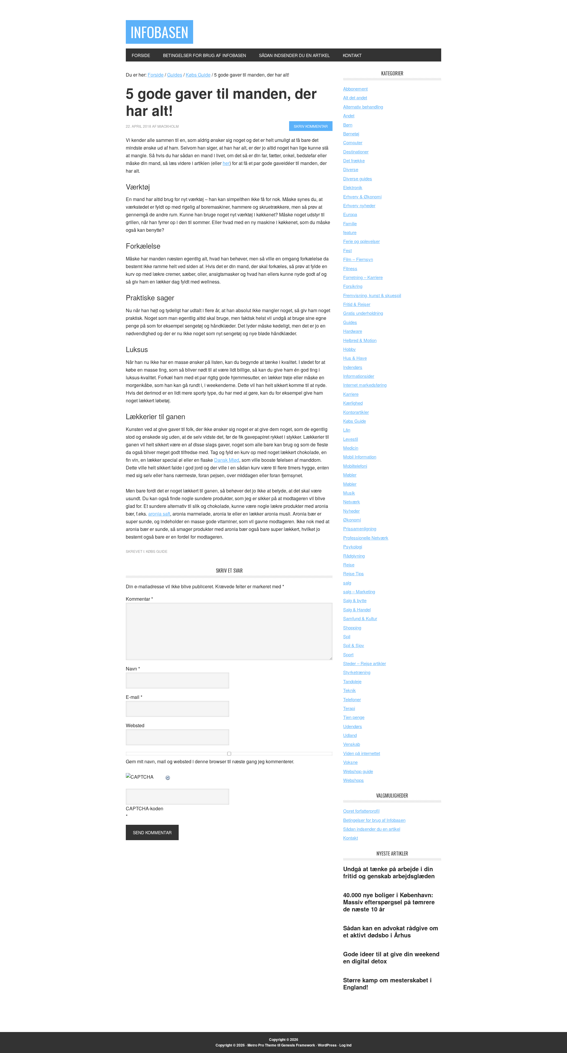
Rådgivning (354, 556)
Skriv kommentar (311, 126)
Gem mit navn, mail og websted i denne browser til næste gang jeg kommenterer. (210, 761)
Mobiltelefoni (355, 466)
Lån (346, 430)
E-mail (134, 697)
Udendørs (352, 726)
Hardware (352, 331)
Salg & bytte (354, 600)
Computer (352, 142)
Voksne (350, 762)
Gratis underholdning (363, 313)
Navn (133, 668)
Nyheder (351, 511)
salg (347, 582)
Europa (350, 214)
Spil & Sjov (353, 645)
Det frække (354, 160)
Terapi (349, 708)
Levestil (350, 439)
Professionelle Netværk (365, 537)
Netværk (351, 501)
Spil (346, 636)
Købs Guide (156, 551)
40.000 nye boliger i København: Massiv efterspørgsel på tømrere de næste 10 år (389, 901)
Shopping (352, 627)
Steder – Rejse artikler (364, 663)
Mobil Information (359, 456)
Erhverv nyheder (359, 205)
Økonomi (352, 519)
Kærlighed (353, 403)
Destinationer (356, 151)
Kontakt (350, 838)
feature (349, 232)
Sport (348, 654)
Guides (350, 322)
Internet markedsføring (365, 385)
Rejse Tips (353, 573)
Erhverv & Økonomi (362, 196)
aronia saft (159, 513)
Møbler (349, 475)
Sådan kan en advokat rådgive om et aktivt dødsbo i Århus (390, 931)
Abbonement (355, 88)
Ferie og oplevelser (361, 241)
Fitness (350, 268)
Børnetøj (351, 133)
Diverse (350, 169)
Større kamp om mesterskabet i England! (387, 983)
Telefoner (352, 699)
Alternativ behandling (363, 106)
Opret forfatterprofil (361, 811)
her (226, 163)
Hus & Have (355, 358)
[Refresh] (168, 776)
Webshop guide (358, 771)
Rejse (348, 564)
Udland (350, 735)
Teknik (349, 690)
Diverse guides (357, 178)
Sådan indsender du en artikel (371, 829)
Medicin (350, 448)
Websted (135, 725)
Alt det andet (355, 97)
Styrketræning (356, 672)
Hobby (349, 349)
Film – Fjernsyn (358, 259)
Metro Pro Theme (261, 1045)
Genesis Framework (298, 1045)
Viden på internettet (361, 753)
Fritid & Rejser (356, 304)
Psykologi (352, 546)
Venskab (351, 744)
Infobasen (159, 31)
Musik (349, 493)
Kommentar (139, 598)
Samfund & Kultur (360, 618)
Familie (350, 223)
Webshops (353, 780)
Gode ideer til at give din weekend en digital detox (391, 957)
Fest (347, 250)
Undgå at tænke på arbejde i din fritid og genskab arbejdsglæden (389, 872)
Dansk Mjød (226, 459)
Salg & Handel (357, 609)
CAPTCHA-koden (144, 808)
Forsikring (352, 286)
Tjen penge (353, 717)
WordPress (327, 1045)
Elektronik (352, 187)
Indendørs (352, 367)
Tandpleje (352, 681)
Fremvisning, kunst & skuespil (372, 295)
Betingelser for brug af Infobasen (374, 820)
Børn (347, 125)
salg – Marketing (359, 591)
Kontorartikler (356, 412)
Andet (348, 115)
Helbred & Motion (360, 340)
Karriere (351, 394)
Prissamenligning (359, 528)
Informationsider (358, 376)
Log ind (345, 1045)
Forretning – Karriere (363, 277)
